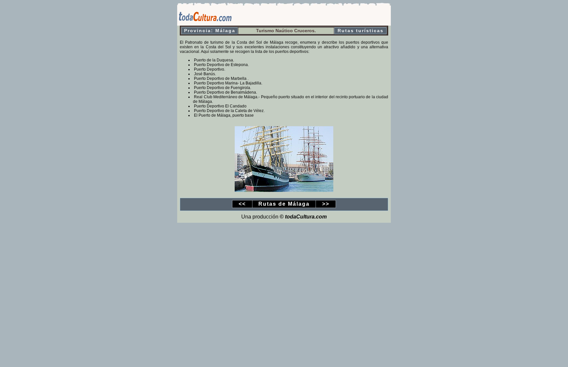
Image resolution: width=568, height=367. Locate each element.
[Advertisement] (314, 16)
